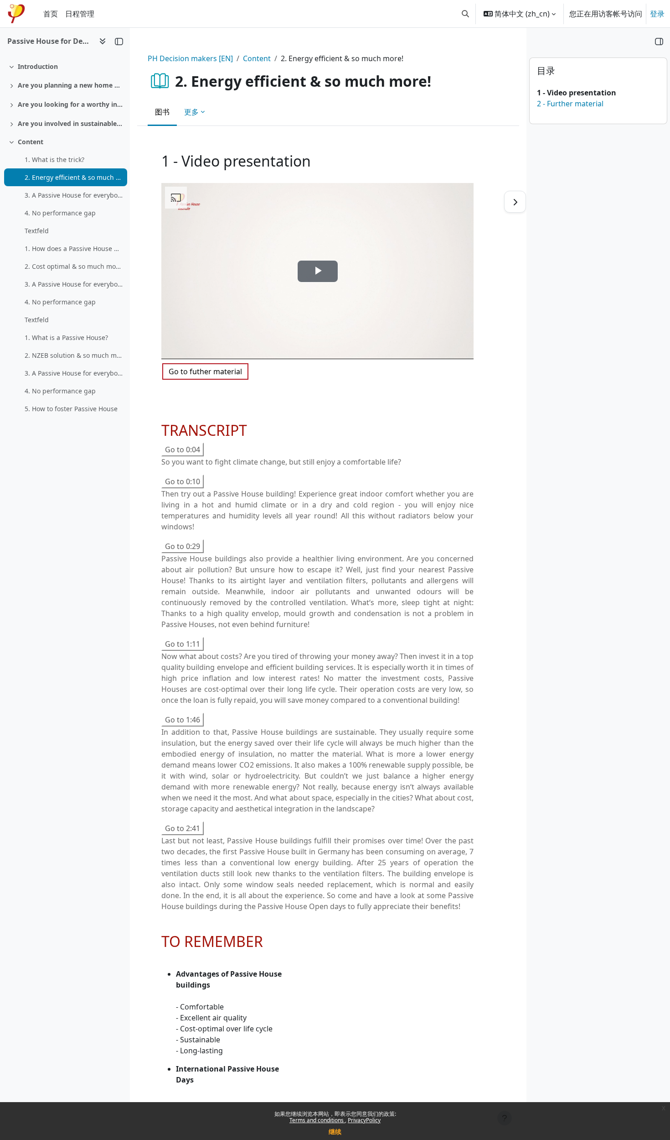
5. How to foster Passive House (71, 408)
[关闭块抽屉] (659, 41)
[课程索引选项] (102, 41)
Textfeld (37, 230)
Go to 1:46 (182, 720)
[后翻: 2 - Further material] (515, 202)
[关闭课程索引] (119, 41)
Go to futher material (205, 371)
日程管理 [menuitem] (79, 14)
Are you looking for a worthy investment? (70, 104)
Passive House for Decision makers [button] (49, 41)
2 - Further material (570, 104)
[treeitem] (65, 66)
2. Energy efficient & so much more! (74, 177)
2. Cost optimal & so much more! (74, 266)
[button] (465, 13)
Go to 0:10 (182, 481)
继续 (335, 1131)
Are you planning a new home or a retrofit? (70, 85)
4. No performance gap (60, 213)
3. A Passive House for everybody (74, 195)
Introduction (38, 66)
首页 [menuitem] (50, 14)
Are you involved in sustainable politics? (70, 123)
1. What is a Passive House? (66, 337)
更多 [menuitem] (191, 112)
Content (30, 141)
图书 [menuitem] (162, 112)
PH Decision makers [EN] (190, 58)
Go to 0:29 (182, 546)
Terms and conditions (317, 1120)
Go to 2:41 (182, 828)
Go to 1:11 (182, 644)
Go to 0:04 (182, 449)
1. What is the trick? (54, 159)
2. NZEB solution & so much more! (74, 355)
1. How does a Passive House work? (74, 248)
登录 (657, 14)
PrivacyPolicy (364, 1120)
